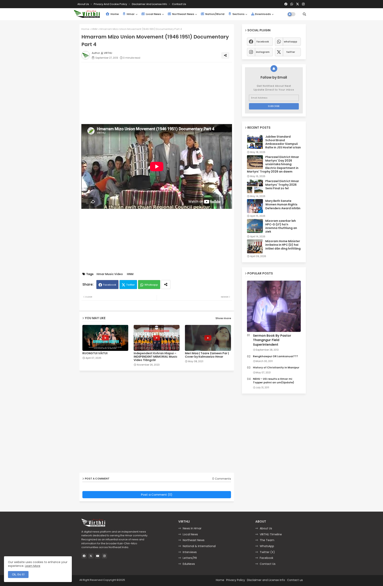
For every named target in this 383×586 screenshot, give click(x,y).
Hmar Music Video (110, 274)
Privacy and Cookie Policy (111, 4)
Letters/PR (190, 558)
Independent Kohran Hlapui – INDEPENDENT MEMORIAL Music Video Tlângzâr (155, 357)
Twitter (130, 285)
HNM (94, 29)
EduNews (189, 564)
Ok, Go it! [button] (18, 574)
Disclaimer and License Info (150, 4)
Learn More (32, 566)
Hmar (130, 14)
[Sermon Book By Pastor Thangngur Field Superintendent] (274, 306)
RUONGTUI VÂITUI (95, 353)
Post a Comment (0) (156, 494)
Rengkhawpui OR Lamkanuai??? (275, 356)
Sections (238, 14)
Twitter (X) (267, 552)
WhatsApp (267, 546)
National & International (199, 546)
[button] (304, 14)
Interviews (190, 552)
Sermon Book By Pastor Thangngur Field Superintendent (272, 340)
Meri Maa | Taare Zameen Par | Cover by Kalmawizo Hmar (207, 355)
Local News (153, 14)
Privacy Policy (235, 580)
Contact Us (267, 564)
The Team (267, 540)
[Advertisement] (160, 93)
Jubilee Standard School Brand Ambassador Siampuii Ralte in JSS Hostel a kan (283, 142)
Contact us (179, 4)
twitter (290, 52)
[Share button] (165, 284)
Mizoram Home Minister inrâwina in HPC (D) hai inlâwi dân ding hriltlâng (283, 244)
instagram (262, 52)
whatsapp (290, 41)
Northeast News (183, 14)
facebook (262, 41)
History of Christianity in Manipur (276, 367)
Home (114, 14)
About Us (83, 4)
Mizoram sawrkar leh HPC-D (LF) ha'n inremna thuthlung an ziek (281, 226)
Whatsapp (151, 285)
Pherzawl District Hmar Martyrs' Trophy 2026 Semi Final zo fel (282, 184)
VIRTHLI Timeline (271, 534)
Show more (223, 318)
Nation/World (214, 14)
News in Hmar (192, 528)
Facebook (109, 285)
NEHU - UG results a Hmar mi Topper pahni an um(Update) (273, 380)
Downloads (263, 14)
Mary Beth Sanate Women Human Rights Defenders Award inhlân (282, 204)
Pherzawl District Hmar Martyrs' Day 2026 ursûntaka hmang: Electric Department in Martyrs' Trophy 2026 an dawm (273, 164)
